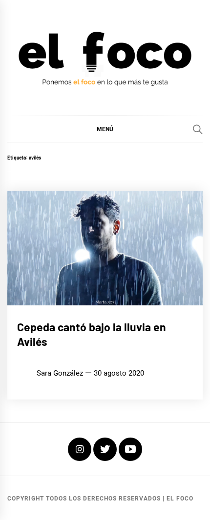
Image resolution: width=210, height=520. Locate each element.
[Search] (198, 129)
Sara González (60, 373)
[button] (105, 129)
